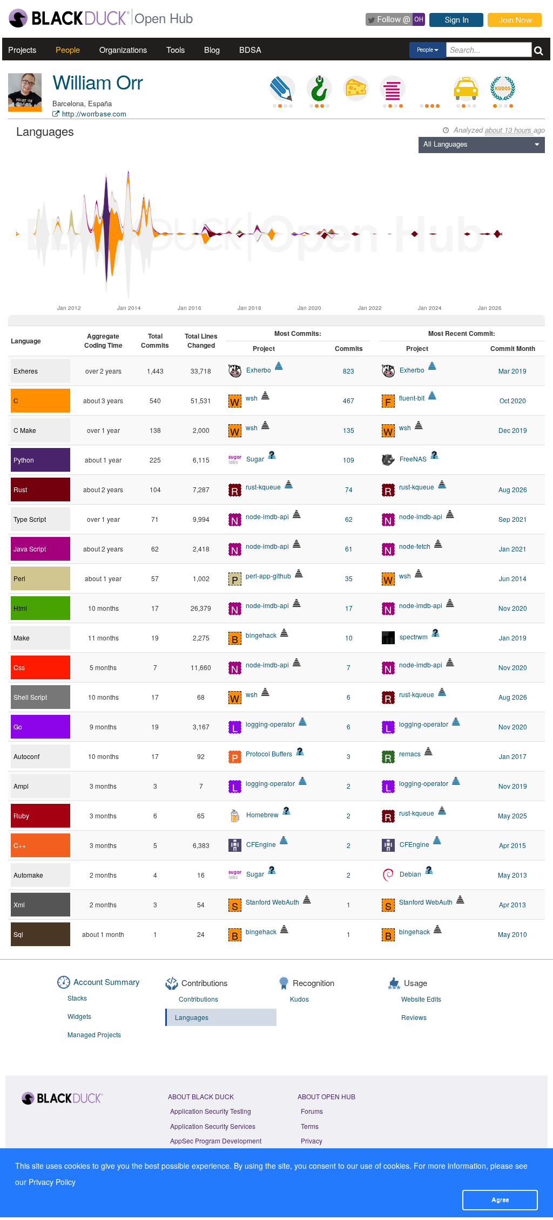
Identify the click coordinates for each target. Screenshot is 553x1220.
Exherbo (258, 369)
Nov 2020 (512, 607)
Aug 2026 (512, 489)
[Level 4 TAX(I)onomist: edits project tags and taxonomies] (466, 88)
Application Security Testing (210, 1110)
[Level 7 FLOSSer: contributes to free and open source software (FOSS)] (429, 88)
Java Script (30, 548)
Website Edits (421, 998)
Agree (500, 1199)
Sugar (255, 458)
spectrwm (414, 636)
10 (349, 637)
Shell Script (30, 696)
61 (349, 548)
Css (19, 667)
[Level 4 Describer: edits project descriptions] (282, 88)
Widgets (79, 1016)
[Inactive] (265, 395)
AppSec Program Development (215, 1140)
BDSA (250, 49)
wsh (252, 397)
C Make (25, 430)
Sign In (457, 20)
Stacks (77, 997)
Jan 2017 (513, 756)
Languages (191, 1017)
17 (349, 607)
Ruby (21, 815)
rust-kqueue (263, 486)
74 (349, 489)
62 (349, 518)
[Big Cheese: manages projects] (356, 88)
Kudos (299, 998)
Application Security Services (212, 1126)
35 (349, 578)
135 (348, 430)
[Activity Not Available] (272, 455)
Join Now (515, 20)
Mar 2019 (512, 370)
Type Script (30, 518)
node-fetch (414, 545)
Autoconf (26, 756)
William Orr (97, 81)
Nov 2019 (512, 785)
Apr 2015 (512, 845)
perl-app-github (268, 575)
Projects (22, 49)
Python (24, 459)
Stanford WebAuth (272, 901)
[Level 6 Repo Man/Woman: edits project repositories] (319, 88)
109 (348, 459)
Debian (410, 873)
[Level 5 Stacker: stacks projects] (393, 88)
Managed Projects (94, 1034)
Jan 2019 (513, 637)
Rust (20, 489)
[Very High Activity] (279, 366)
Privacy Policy (52, 1181)
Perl (19, 578)
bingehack (261, 634)
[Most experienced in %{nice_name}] (25, 109)
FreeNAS (413, 458)
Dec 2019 (512, 430)
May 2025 (512, 815)
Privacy (311, 1140)
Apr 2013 (512, 904)
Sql (18, 934)
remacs (410, 753)
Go (18, 726)
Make (22, 637)
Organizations (123, 49)
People (68, 49)
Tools (175, 49)
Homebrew (262, 814)
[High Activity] (303, 722)
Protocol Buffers (269, 753)
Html (20, 607)
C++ (20, 845)
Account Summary (106, 981)
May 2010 (512, 934)
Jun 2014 (513, 578)
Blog (212, 49)
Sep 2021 (512, 518)
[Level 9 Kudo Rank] (503, 88)
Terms (310, 1126)
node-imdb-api (267, 516)
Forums (312, 1110)
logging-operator (270, 723)
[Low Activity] (289, 484)
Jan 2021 (513, 548)
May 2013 (512, 874)
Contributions (198, 998)
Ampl (21, 785)
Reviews (414, 1017)
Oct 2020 (513, 400)
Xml (19, 904)
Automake (28, 874)
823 (348, 370)
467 (348, 400)
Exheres (26, 370)
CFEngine (261, 844)
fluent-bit (411, 397)
